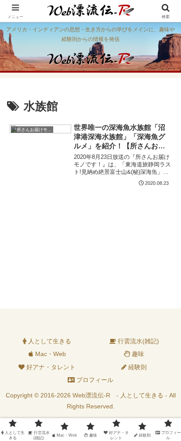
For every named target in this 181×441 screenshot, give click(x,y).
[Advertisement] (90, 247)
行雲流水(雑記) (137, 341)
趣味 (137, 353)
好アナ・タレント (50, 367)
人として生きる (48, 341)
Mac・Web (49, 353)
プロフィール (94, 379)
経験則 (137, 367)
